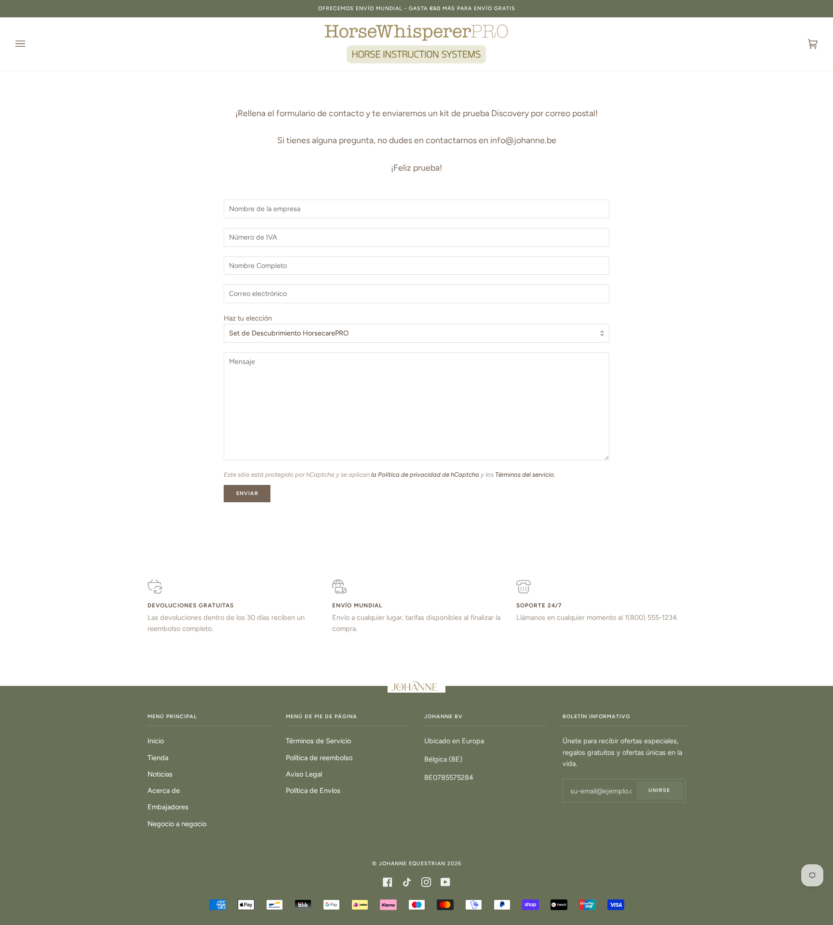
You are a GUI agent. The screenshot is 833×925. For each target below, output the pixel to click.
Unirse (659, 790)
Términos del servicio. (525, 474)
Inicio (156, 741)
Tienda (158, 757)
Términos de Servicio (318, 741)
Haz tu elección (248, 318)
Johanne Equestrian (412, 863)
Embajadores (168, 807)
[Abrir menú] (29, 44)
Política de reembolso (319, 757)
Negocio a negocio (177, 823)
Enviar (247, 493)
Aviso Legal (304, 774)
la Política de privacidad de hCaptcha (426, 474)
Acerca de (164, 790)
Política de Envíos (313, 790)
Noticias (160, 774)
